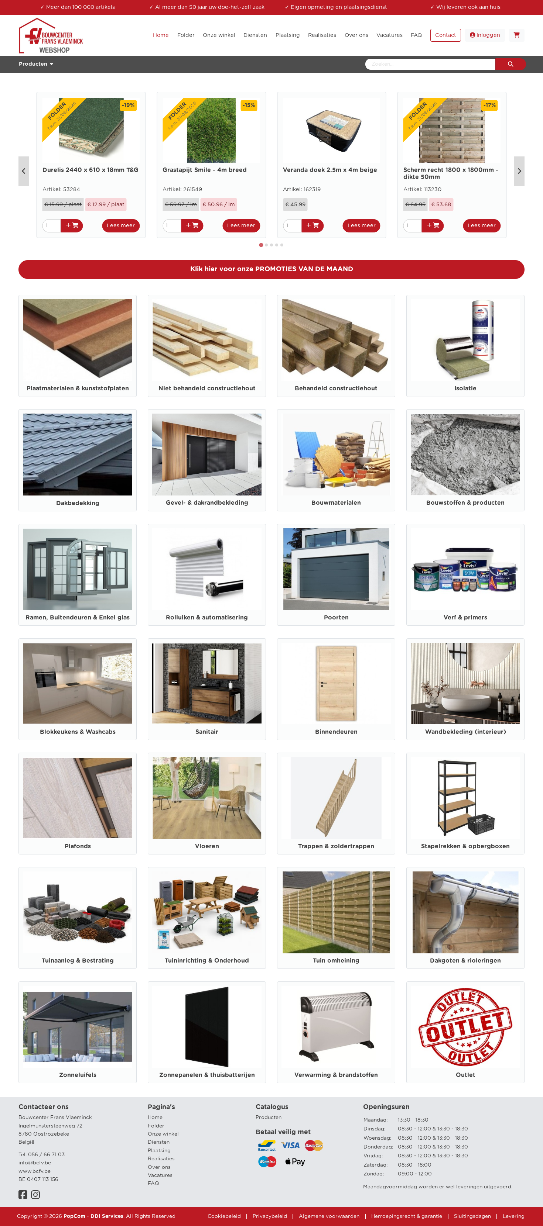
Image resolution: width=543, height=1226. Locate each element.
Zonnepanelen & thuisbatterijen (207, 1075)
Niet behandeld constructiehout (207, 388)
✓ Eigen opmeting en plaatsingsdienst (336, 7)
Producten (268, 1117)
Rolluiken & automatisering (207, 618)
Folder (156, 1126)
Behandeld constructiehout (336, 388)
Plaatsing (159, 1150)
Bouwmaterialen (336, 503)
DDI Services (106, 1216)
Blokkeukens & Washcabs (78, 732)
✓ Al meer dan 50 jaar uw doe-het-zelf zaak (206, 7)
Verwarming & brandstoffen (336, 1075)
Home (155, 1117)
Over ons (159, 1167)
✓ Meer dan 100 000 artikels (77, 7)
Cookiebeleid (224, 1216)
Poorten (336, 618)
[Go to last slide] (23, 171)
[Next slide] (519, 171)
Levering (514, 1216)
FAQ (153, 1183)
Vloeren (207, 846)
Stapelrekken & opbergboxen (465, 846)
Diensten (159, 1142)
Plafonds (78, 846)
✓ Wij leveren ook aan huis (465, 7)
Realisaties (161, 1158)
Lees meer (121, 225)
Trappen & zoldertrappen (336, 846)
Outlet (465, 1075)
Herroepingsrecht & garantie (406, 1216)
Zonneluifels (77, 1075)
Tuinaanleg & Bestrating (78, 961)
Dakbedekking (77, 503)
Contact (445, 35)
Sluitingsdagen (472, 1216)
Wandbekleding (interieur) (465, 732)
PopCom (74, 1216)
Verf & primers (465, 618)
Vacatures (160, 1175)
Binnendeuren (336, 732)
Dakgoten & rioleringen (465, 961)
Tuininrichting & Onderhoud (207, 961)
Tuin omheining (336, 961)
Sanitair (206, 732)
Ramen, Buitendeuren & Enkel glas (77, 618)
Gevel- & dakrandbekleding (207, 503)
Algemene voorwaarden (329, 1216)
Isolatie (465, 388)
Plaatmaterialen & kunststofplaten (78, 388)
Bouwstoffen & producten (465, 503)
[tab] (261, 245)
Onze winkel (163, 1134)
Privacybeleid (270, 1216)
